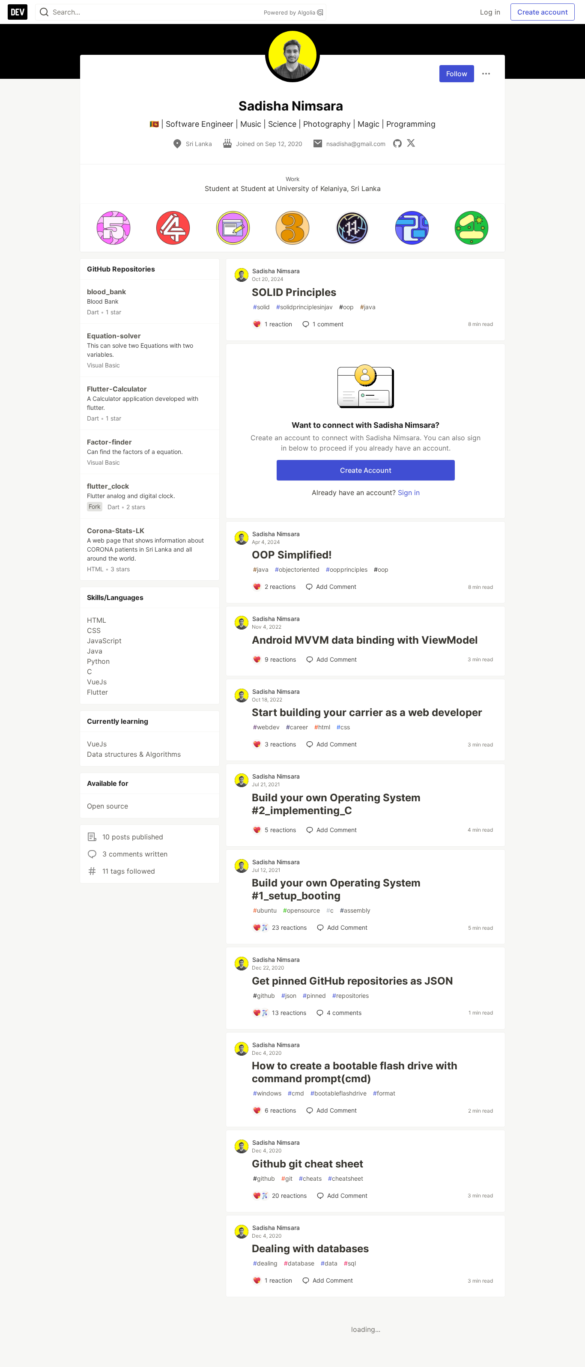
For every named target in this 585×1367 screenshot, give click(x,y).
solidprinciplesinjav (304, 306)
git (286, 1178)
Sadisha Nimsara (276, 271)
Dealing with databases (310, 1248)
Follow (456, 73)
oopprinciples (346, 569)
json (288, 995)
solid (261, 306)
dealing (265, 1263)
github (264, 995)
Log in (490, 12)
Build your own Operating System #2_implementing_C (336, 804)
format (384, 1093)
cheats (310, 1178)
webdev (266, 727)
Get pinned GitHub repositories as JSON (352, 981)
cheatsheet (345, 1178)
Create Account (365, 470)
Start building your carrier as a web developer (367, 712)
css (343, 727)
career (297, 727)
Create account (542, 12)
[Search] (44, 12)
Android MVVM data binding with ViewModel (365, 640)
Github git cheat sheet (307, 1164)
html (322, 727)
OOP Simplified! (292, 555)
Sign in (409, 492)
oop (346, 306)
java (368, 306)
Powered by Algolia (290, 12)
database (299, 1263)
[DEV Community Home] (17, 12)
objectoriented (297, 569)
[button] (113, 228)
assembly (355, 910)
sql (350, 1263)
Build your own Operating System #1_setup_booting (336, 889)
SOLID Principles (294, 292)
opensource (301, 910)
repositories (350, 995)
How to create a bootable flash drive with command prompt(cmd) (354, 1072)
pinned (314, 995)
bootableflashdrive (338, 1093)
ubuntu (265, 910)
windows (267, 1093)
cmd (296, 1093)
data (329, 1263)
